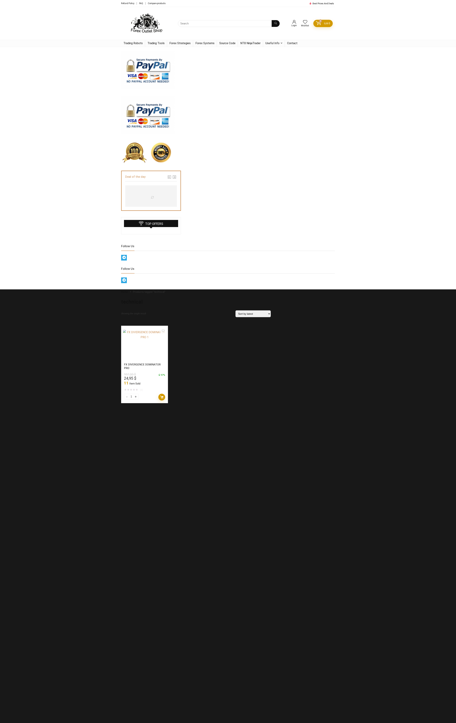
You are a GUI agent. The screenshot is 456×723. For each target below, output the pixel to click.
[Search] (276, 23)
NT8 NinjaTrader (250, 43)
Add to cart (161, 397)
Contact (292, 43)
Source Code (227, 43)
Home (124, 291)
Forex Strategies (180, 43)
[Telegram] (124, 258)
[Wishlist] (305, 22)
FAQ (141, 3)
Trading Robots (133, 43)
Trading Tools (156, 43)
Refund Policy (127, 3)
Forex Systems (204, 43)
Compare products (157, 3)
